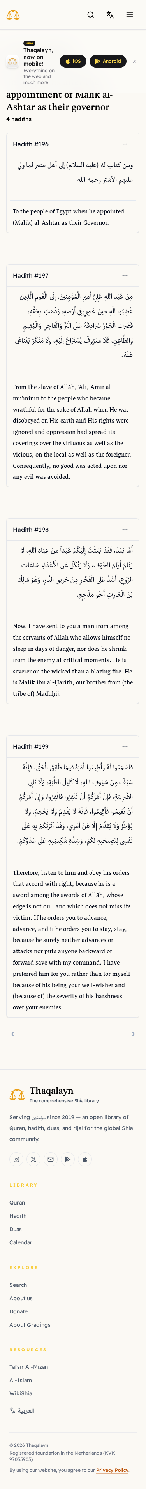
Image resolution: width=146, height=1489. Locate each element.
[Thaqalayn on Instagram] (16, 1159)
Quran (17, 1202)
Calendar (20, 1242)
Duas (15, 1229)
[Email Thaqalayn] (51, 1159)
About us (21, 1298)
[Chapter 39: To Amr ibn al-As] (132, 1034)
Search (18, 1284)
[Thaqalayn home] (15, 14)
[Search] (91, 15)
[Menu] (130, 15)
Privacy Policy (112, 1470)
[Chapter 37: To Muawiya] (14, 1034)
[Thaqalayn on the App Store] (85, 1159)
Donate (18, 1311)
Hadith (17, 1215)
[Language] (110, 15)
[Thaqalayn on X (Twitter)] (33, 1159)
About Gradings (30, 1324)
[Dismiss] (135, 61)
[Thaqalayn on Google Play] (68, 1159)
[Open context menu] (125, 144)
